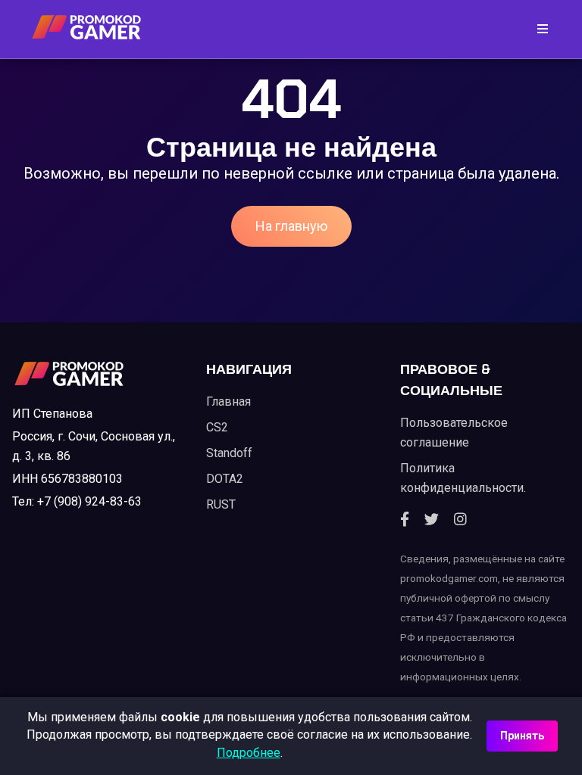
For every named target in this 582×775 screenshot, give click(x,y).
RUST (221, 504)
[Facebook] (404, 520)
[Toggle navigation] (538, 28)
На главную (291, 226)
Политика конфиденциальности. (463, 478)
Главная (228, 401)
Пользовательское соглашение (454, 433)
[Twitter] (431, 520)
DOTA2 (224, 479)
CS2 (217, 427)
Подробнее (248, 752)
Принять (522, 736)
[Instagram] (460, 520)
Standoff (229, 453)
